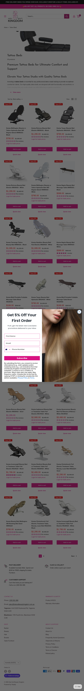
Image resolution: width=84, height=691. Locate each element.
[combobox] (7, 349)
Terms (32, 378)
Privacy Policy (23, 378)
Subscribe (22, 358)
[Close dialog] (79, 312)
